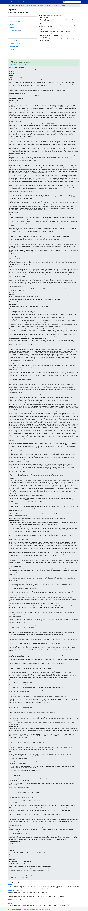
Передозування (13, 37)
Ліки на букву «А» (19, 5)
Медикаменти (5, 2)
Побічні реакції (13, 40)
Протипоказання (14, 27)
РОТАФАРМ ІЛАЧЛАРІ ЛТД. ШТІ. (55, 15)
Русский (20, 1)
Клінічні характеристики (16, 21)
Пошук (84, 1)
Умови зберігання (14, 46)
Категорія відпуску (14, 52)
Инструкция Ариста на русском (19, 64)
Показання (12, 24)
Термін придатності (15, 43)
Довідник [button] (25, 1)
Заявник (12, 55)
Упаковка (12, 49)
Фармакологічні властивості (17, 18)
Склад (11, 15)
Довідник (11, 5)
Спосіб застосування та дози (17, 33)
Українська (14, 1)
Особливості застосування (16, 30)
